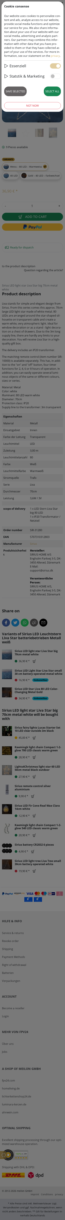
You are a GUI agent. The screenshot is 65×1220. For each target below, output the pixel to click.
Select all (52, 91)
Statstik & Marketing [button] (27, 76)
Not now (32, 105)
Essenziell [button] (18, 65)
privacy (55, 56)
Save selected (15, 91)
